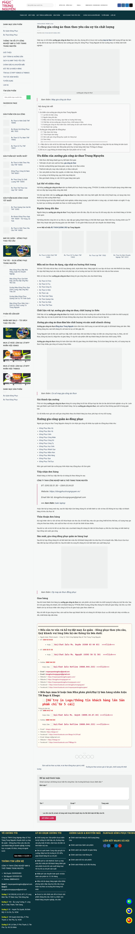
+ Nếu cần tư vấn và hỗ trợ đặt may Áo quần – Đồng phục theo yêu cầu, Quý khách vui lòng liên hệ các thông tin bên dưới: (84, 144)
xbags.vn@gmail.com (53, 729)
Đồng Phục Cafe (45, 434)
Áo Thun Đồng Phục (10, 35)
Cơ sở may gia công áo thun (64, 393)
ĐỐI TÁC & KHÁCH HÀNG (12, 69)
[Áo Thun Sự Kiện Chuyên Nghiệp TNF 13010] (122, 242)
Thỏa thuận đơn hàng (50, 134)
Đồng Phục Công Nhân (47, 437)
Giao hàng (46, 139)
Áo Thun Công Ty (45, 287)
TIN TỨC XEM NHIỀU (11, 77)
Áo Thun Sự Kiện (45, 302)
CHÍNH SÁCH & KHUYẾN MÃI (91, 15)
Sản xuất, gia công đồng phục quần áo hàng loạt (60, 137)
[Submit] (51, 5)
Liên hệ (5, 85)
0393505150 (17, 876)
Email (73, 803)
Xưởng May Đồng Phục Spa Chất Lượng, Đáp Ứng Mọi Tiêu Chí (19, 289)
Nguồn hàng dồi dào (50, 117)
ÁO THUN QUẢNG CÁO (59, 227)
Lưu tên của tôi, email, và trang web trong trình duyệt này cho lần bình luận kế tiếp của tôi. (73, 813)
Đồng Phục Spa (45, 458)
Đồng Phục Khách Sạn (47, 449)
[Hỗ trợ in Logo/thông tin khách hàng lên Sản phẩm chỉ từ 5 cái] (63, 150)
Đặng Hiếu (56, 33)
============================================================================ (75, 142)
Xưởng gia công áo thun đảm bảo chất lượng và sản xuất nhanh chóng (67, 125)
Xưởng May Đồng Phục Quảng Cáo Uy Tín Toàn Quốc (20, 297)
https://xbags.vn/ (52, 732)
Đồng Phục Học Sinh (46, 446)
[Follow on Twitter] (127, 5)
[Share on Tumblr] (92, 756)
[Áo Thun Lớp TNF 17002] (97, 242)
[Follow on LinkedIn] (116, 846)
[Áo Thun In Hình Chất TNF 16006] (48, 242)
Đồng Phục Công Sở (46, 440)
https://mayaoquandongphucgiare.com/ (61, 677)
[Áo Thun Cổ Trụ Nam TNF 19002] (73, 242)
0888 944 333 (50, 662)
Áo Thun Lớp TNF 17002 (97, 255)
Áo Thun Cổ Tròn (45, 281)
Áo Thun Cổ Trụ (44, 284)
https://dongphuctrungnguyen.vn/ (64, 491)
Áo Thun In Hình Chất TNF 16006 (48, 256)
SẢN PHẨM (56, 15)
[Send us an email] (131, 5)
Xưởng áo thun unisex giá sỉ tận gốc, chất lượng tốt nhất (106, 767)
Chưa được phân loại (45, 23)
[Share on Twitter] (80, 756)
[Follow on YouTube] (120, 846)
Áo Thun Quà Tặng (46, 296)
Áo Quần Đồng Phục (10, 31)
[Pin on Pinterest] (88, 756)
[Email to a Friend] (84, 756)
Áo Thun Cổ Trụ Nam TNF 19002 (73, 256)
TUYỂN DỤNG (105, 15)
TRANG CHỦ (23, 15)
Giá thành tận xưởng (50, 127)
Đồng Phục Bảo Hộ (46, 428)
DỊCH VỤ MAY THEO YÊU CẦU (71, 15)
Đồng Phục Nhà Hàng (47, 455)
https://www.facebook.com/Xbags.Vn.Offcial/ (65, 734)
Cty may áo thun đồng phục (63, 592)
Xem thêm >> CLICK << (22, 856)
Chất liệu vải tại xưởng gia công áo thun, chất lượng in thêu (63, 122)
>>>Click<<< (103, 667)
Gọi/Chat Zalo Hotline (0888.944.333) (74, 667)
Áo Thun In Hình (45, 290)
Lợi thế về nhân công (50, 115)
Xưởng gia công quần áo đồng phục (53, 130)
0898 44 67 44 (48, 711)
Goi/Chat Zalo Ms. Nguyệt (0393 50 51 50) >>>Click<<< (85, 654)
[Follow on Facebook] (119, 5)
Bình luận (43, 785)
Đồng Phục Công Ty (46, 443)
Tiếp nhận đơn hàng (50, 132)
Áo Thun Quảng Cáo (46, 299)
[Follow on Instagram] (123, 5)
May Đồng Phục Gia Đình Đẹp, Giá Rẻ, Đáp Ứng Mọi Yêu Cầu (18, 281)
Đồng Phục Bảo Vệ (46, 431)
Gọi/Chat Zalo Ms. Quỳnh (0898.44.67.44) (76, 715)
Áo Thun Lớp (43, 293)
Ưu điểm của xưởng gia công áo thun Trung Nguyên (58, 112)
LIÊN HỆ (113, 15)
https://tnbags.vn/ (54, 740)
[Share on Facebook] (77, 756)
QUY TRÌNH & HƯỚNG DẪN (44, 15)
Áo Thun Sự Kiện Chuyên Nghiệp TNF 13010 (122, 256)
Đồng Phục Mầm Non (47, 452)
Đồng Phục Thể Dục (46, 461)
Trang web (105, 803)
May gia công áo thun (61, 99)
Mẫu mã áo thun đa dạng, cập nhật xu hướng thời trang (62, 120)
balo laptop (60, 503)
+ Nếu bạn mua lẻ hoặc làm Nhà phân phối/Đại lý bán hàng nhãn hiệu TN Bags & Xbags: (71, 147)
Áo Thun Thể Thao (45, 305)
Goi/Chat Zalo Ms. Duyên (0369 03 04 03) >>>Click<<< (84, 644)
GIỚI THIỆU (31, 15)
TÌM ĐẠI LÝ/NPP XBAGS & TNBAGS (16, 73)
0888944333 (14, 879)
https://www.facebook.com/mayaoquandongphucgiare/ (68, 687)
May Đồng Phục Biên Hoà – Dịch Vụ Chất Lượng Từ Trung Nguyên (19, 305)
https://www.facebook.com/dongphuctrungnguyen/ (67, 685)
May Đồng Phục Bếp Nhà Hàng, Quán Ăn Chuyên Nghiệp (18, 272)
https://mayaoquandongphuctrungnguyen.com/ (64, 682)
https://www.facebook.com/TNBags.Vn (62, 742)
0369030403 (16, 873)
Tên (41, 803)
